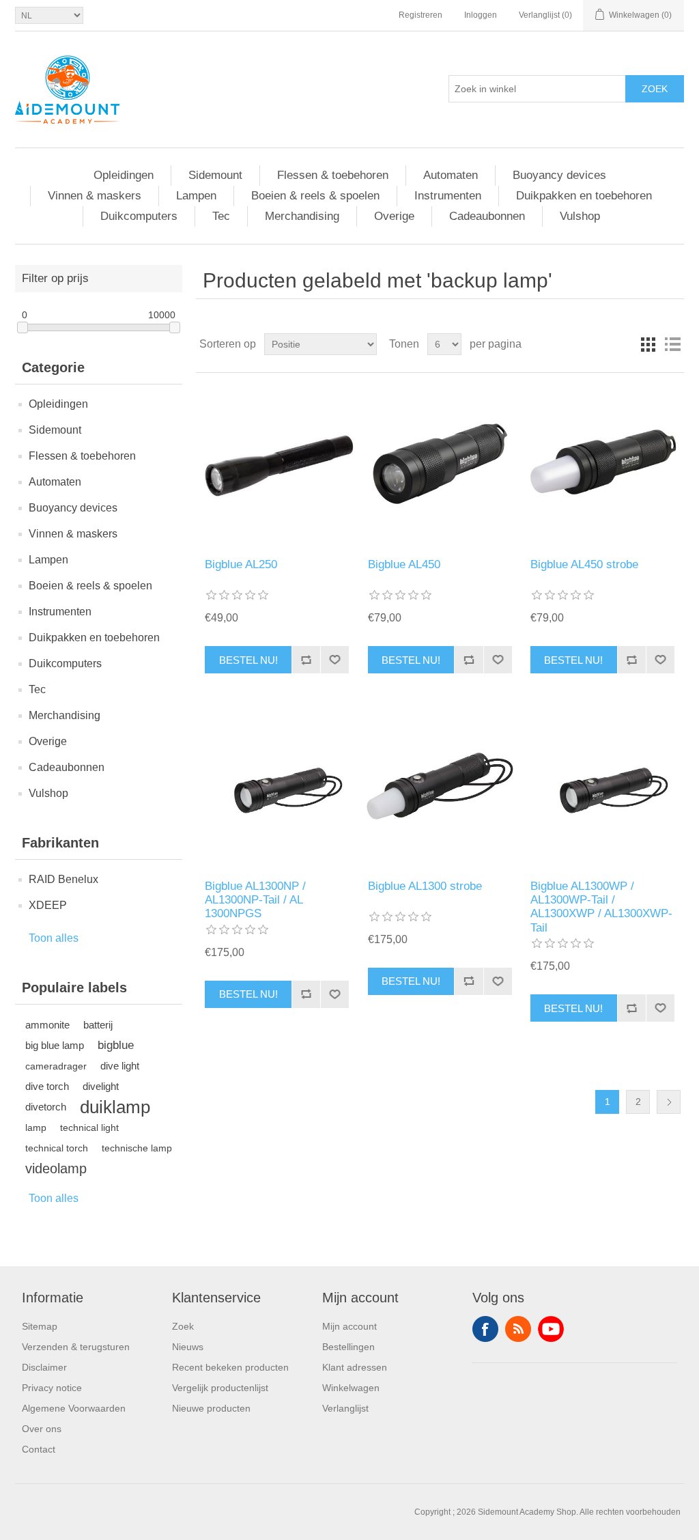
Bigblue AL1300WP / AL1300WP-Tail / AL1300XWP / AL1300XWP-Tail (601, 907)
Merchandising (302, 216)
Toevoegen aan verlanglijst (334, 659)
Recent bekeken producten (230, 1367)
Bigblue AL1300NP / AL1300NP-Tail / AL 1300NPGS (255, 900)
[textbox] (537, 88)
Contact (38, 1449)
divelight (101, 1086)
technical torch (56, 1148)
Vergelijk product (305, 659)
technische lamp (137, 1148)
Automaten (450, 175)
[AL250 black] (277, 465)
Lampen (196, 195)
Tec (221, 216)
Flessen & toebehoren (332, 175)
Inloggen (480, 15)
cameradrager (56, 1066)
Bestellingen (348, 1346)
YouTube (551, 1329)
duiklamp (115, 1107)
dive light (119, 1066)
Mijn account (349, 1326)
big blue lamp (54, 1045)
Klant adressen (354, 1367)
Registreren (420, 15)
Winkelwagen (351, 1387)
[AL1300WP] (277, 786)
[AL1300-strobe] (440, 786)
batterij (98, 1025)
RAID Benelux (63, 879)
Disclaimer (44, 1367)
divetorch (45, 1106)
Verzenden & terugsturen (76, 1346)
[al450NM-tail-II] (440, 465)
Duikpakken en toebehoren (584, 195)
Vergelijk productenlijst (220, 1387)
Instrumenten (447, 195)
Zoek (655, 88)
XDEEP (48, 905)
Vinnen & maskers (94, 195)
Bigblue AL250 (241, 564)
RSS (518, 1329)
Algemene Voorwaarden (74, 1408)
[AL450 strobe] (602, 465)
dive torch (47, 1086)
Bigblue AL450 (404, 564)
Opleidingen (124, 175)
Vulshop (580, 216)
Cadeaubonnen (487, 216)
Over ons (41, 1428)
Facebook (485, 1329)
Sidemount (215, 175)
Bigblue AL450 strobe (584, 564)
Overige (394, 216)
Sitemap (39, 1326)
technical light (89, 1127)
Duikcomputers (138, 216)
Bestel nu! (248, 660)
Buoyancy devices (559, 175)
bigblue (116, 1045)
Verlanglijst (345, 1408)
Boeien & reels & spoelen (315, 195)
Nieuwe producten (211, 1408)
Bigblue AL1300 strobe (425, 886)
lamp (35, 1127)
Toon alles (54, 938)
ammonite (47, 1025)
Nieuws (187, 1346)
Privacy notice (52, 1387)
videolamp (56, 1168)
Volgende (669, 1102)
